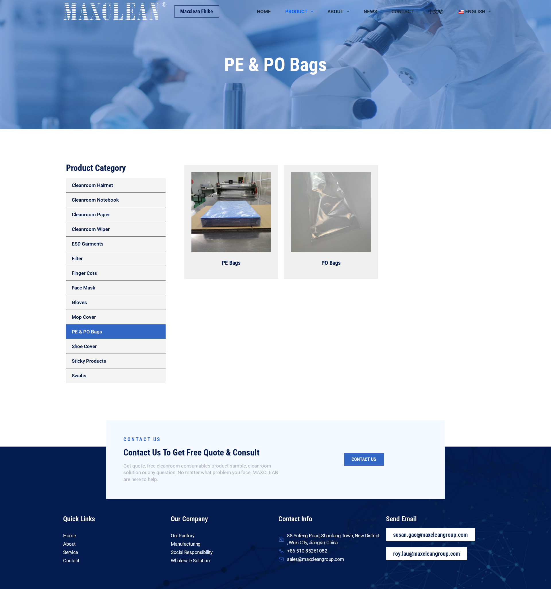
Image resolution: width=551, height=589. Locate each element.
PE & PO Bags (87, 332)
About (335, 11)
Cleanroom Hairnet (92, 185)
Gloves (79, 302)
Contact (402, 11)
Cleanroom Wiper (91, 229)
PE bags (231, 262)
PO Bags (331, 262)
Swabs (79, 375)
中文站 (435, 11)
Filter (77, 258)
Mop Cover (84, 317)
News (370, 11)
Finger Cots (84, 273)
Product (296, 11)
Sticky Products (89, 361)
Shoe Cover (84, 346)
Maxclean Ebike (196, 11)
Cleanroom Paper (91, 214)
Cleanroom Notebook (95, 200)
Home (264, 11)
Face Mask (83, 288)
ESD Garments (88, 244)
